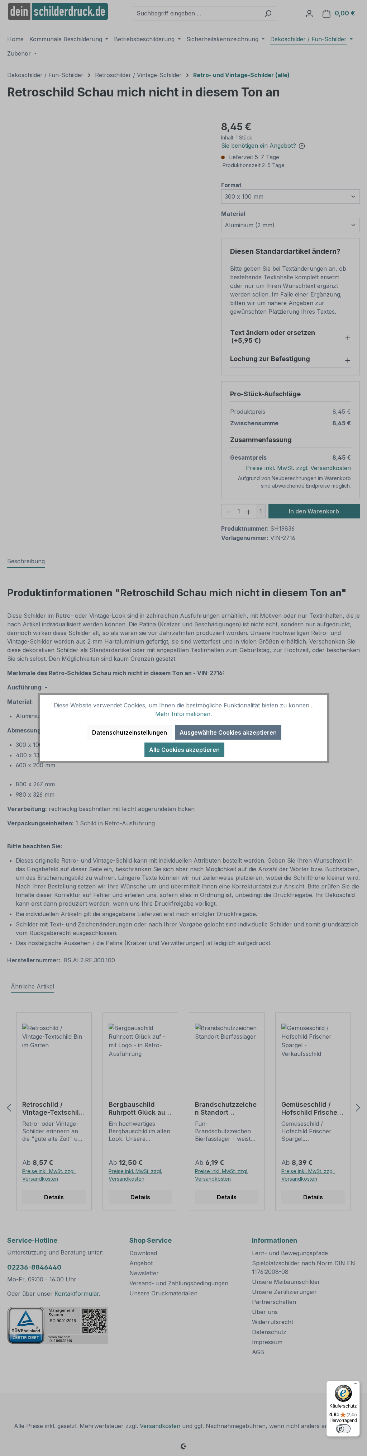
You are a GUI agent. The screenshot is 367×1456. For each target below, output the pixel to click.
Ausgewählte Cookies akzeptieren (228, 732)
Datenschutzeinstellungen (129, 732)
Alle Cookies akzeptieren (184, 749)
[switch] (343, 1428)
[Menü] (355, 1385)
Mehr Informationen (182, 713)
